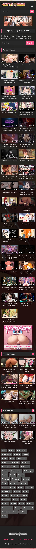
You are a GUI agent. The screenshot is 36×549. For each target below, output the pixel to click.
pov (24, 499)
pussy (6, 503)
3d (5, 450)
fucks (27, 479)
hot (26, 491)
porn (16, 499)
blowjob (6, 466)
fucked (6, 479)
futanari (14, 483)
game (24, 483)
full (5, 483)
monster (7, 499)
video (24, 512)
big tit (6, 462)
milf (25, 495)
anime (18, 454)
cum (5, 475)
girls (13, 487)
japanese (16, 495)
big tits (16, 462)
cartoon (26, 466)
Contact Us (28, 539)
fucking (17, 479)
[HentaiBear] (15, 5)
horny (18, 491)
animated (22, 450)
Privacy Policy (9, 539)
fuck (22, 475)
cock (5, 471)
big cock (22, 458)
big (13, 458)
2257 (19, 539)
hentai (30, 487)
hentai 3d (7, 491)
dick (13, 475)
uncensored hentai (10, 512)
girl (5, 487)
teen (30, 503)
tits (18, 508)
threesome (8, 508)
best (5, 458)
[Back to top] (30, 543)
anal (12, 450)
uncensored (28, 508)
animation (7, 454)
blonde (26, 462)
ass (26, 454)
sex (14, 503)
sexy (22, 503)
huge (6, 495)
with (5, 516)
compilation (16, 471)
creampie (29, 471)
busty (16, 466)
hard (21, 487)
